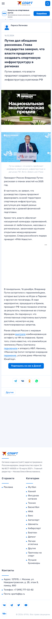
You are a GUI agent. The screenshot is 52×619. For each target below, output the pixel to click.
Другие (10, 392)
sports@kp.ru (18, 594)
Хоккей (32, 491)
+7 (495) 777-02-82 (23, 589)
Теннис (32, 503)
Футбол (32, 487)
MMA (30, 511)
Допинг (32, 536)
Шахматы (33, 524)
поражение (10, 355)
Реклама (8, 487)
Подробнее (41, 13)
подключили (10, 348)
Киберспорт (34, 528)
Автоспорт (33, 520)
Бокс (30, 515)
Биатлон (32, 532)
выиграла (20, 334)
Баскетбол (33, 507)
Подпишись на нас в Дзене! (26, 365)
